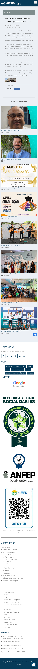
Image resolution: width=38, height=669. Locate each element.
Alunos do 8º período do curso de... (10, 302)
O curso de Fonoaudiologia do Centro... (11, 188)
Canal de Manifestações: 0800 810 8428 (14, 652)
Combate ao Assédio (11, 559)
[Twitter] (11, 356)
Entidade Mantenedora (8, 568)
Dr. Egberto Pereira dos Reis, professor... (11, 130)
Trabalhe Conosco (9, 622)
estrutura (14, 370)
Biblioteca (7, 614)
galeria (21, 370)
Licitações (7, 627)
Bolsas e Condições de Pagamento (13, 602)
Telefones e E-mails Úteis (10, 625)
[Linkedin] (20, 356)
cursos (23, 367)
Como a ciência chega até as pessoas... (11, 159)
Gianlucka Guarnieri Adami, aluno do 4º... (12, 331)
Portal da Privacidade (8, 575)
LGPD (6, 563)
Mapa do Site (7, 609)
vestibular (30, 373)
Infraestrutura (6, 573)
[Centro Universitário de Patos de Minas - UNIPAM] (14, 3)
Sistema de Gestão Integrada (10, 581)
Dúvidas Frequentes (9, 620)
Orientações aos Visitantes (11, 612)
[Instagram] (7, 356)
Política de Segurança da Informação (13, 578)
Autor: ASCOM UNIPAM (12, 25)
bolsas (8, 373)
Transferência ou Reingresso (12, 600)
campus (30, 367)
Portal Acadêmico (9, 592)
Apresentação (6, 547)
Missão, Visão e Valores (8, 552)
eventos (16, 367)
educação (9, 367)
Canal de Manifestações (9, 555)
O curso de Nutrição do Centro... (9, 216)
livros (7, 370)
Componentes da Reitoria (9, 550)
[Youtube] (16, 356)
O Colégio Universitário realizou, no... (11, 245)
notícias (28, 370)
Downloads (7, 617)
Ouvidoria (8, 561)
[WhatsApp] (24, 356)
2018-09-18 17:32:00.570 (13, 27)
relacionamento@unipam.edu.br (12, 645)
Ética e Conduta (9, 557)
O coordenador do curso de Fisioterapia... (12, 274)
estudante (15, 373)
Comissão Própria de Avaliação (13, 605)
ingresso (22, 373)
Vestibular (6, 597)
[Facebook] (3, 356)
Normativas (5, 570)
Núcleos (6, 594)
